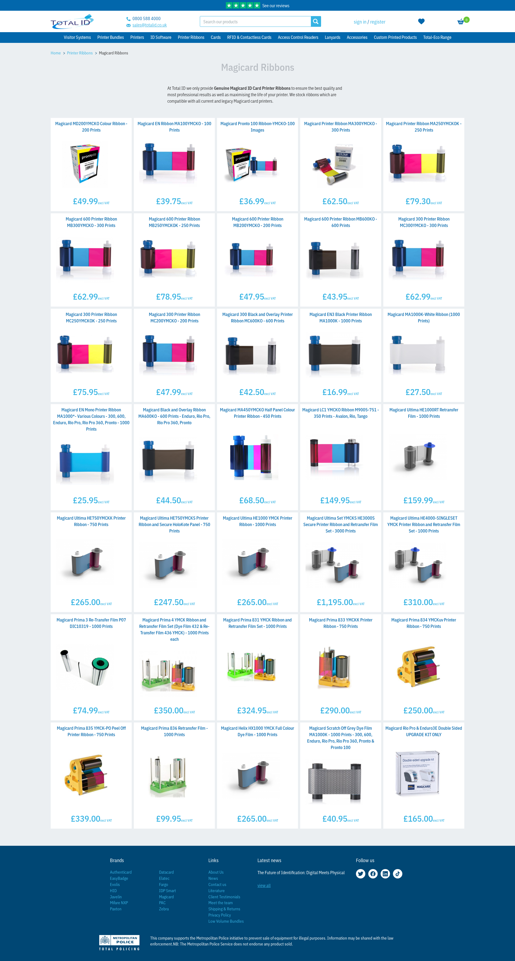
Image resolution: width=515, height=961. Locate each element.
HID (113, 890)
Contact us (217, 884)
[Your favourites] (421, 21)
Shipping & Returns (224, 908)
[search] (316, 21)
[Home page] (72, 21)
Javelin (116, 896)
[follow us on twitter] (360, 873)
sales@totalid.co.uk (150, 25)
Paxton (116, 908)
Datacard (166, 872)
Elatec (164, 878)
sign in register (369, 21)
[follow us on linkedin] (385, 873)
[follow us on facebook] (373, 873)
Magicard (166, 896)
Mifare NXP (119, 902)
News (213, 878)
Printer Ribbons (80, 52)
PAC (162, 902)
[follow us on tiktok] (397, 873)
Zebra (164, 908)
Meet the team (220, 902)
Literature (216, 890)
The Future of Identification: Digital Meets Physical (301, 872)
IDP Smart (167, 890)
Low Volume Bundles (226, 921)
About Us (216, 872)
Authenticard (121, 872)
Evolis (115, 884)
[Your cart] (460, 21)
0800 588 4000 (147, 18)
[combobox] (255, 21)
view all (264, 885)
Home (56, 52)
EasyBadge (119, 878)
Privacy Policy (219, 915)
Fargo (163, 884)
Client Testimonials (224, 896)
